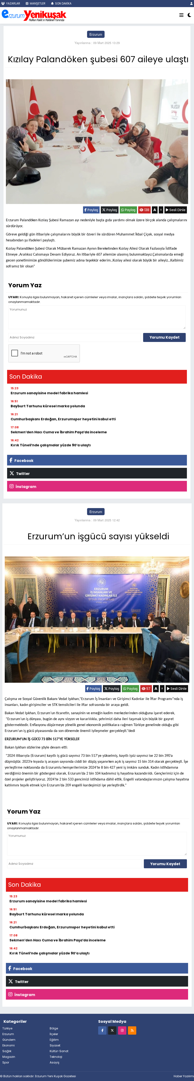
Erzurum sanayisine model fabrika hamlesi (49, 393)
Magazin (8, 1057)
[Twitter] (112, 1030)
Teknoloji (56, 1057)
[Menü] (181, 15)
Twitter (22, 473)
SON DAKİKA (62, 3)
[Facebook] (102, 1030)
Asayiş (54, 1062)
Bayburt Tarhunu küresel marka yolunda (48, 406)
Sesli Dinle (176, 210)
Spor (5, 1062)
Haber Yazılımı (184, 1076)
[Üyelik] (191, 3)
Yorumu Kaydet (165, 337)
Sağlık (6, 1051)
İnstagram (25, 486)
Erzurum (95, 34)
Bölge (54, 1028)
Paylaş (92, 210)
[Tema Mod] (189, 15)
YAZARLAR (12, 3)
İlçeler (54, 1034)
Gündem (8, 1040)
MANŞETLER (37, 3)
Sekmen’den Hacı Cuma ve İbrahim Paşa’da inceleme (59, 432)
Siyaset (55, 1045)
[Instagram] (122, 1030)
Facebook (23, 460)
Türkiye (7, 1028)
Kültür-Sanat (59, 1051)
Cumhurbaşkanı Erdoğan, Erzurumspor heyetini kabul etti (63, 419)
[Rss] (132, 1030)
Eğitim (54, 1040)
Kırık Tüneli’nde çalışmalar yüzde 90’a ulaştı (51, 445)
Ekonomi (8, 1045)
